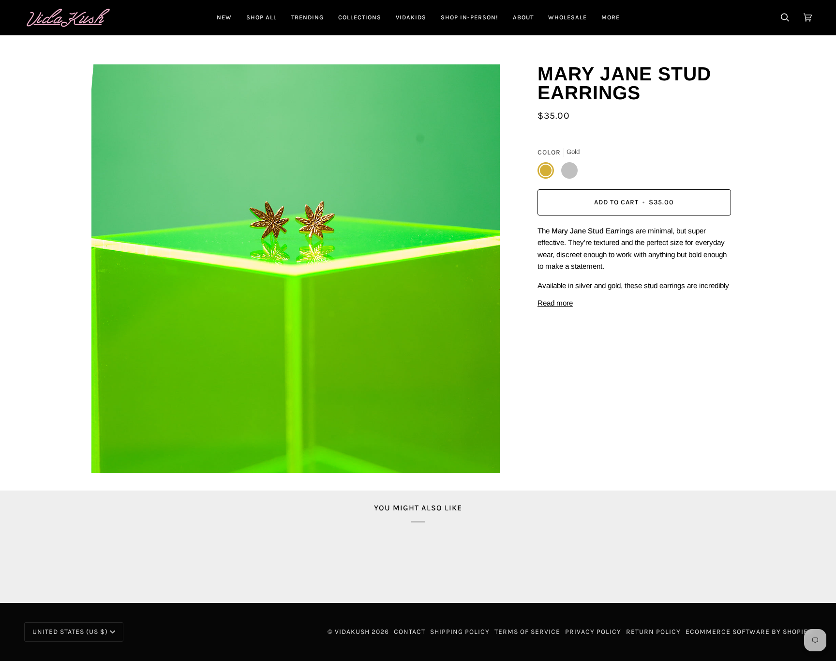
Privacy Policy (593, 632)
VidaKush (352, 632)
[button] (261, 17)
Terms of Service (527, 632)
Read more (555, 303)
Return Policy (653, 632)
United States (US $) (70, 632)
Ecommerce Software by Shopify (749, 632)
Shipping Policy (460, 632)
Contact (409, 632)
